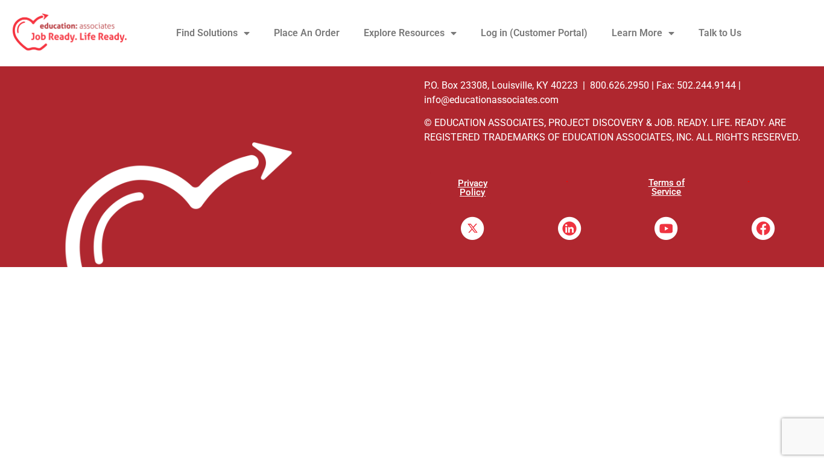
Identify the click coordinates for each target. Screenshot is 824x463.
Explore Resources (404, 33)
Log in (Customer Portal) (534, 33)
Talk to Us (720, 33)
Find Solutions (207, 33)
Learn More (637, 33)
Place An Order (307, 33)
